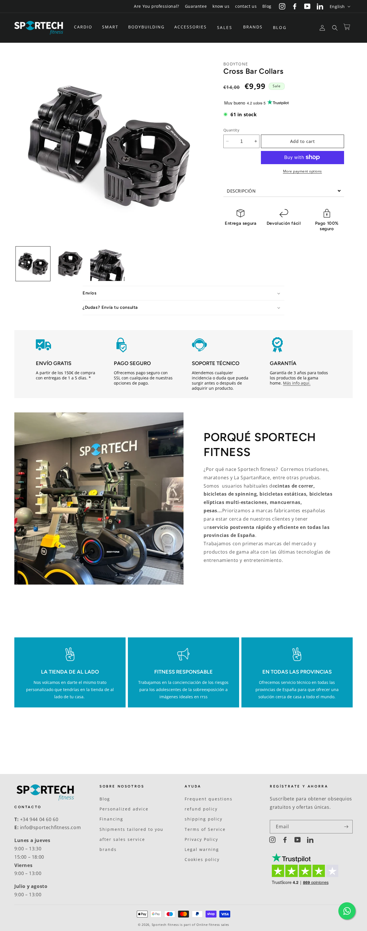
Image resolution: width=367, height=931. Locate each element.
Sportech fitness (165, 924)
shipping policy (203, 819)
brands (108, 849)
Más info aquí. (297, 383)
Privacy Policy (201, 839)
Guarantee (196, 6)
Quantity (231, 129)
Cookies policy (202, 859)
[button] (85, 27)
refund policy (201, 809)
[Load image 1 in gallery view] (33, 264)
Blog (266, 6)
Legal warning (202, 849)
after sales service (122, 839)
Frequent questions (209, 799)
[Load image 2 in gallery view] (70, 264)
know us (220, 6)
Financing (111, 819)
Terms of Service (205, 829)
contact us (246, 6)
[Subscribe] (346, 826)
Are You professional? (156, 6)
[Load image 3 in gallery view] (107, 264)
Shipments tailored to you (131, 829)
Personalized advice (124, 809)
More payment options (302, 170)
